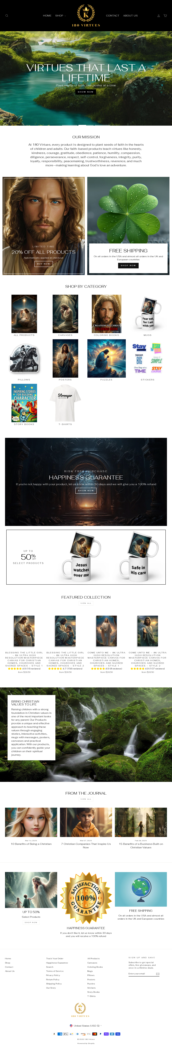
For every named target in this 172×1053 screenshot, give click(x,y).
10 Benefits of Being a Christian (31, 844)
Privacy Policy (53, 975)
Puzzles (91, 984)
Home (47, 15)
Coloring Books (95, 967)
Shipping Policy (54, 984)
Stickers (91, 988)
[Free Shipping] (141, 889)
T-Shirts (91, 996)
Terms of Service (55, 971)
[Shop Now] (128, 226)
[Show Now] (86, 482)
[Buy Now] (44, 226)
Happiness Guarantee (57, 963)
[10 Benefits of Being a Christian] (31, 822)
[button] (15, 668)
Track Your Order (54, 958)
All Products (93, 958)
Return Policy (53, 979)
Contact (112, 15)
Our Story (51, 988)
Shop (59, 15)
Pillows (90, 975)
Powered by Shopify (86, 1043)
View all (86, 603)
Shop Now (31, 922)
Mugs (90, 971)
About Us (130, 15)
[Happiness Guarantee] (86, 898)
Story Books (93, 992)
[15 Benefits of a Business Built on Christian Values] (141, 822)
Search (49, 967)
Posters (91, 979)
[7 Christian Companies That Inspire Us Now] (86, 822)
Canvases (92, 963)
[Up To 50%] (31, 890)
